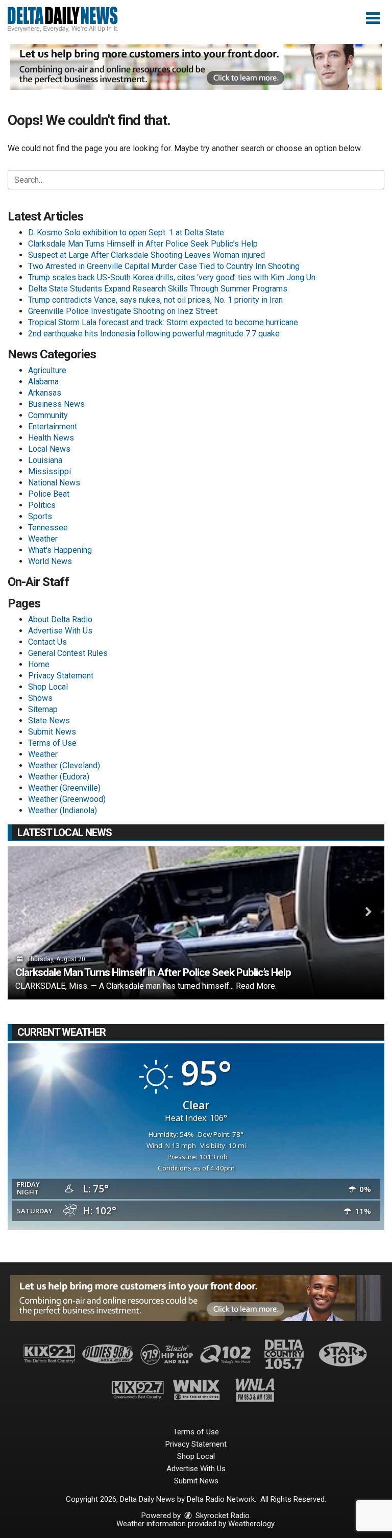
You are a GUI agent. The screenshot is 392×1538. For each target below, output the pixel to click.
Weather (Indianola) (62, 810)
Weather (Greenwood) (67, 799)
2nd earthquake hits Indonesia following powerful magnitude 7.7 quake (154, 333)
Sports (40, 516)
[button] (372, 18)
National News (54, 482)
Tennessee (48, 527)
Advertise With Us (60, 631)
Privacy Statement (60, 675)
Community (48, 415)
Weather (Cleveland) (64, 765)
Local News (49, 449)
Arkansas (44, 393)
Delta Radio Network (221, 1499)
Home (39, 664)
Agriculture (47, 370)
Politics (42, 505)
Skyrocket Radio (221, 1515)
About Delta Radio (60, 619)
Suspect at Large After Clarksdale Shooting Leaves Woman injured (146, 255)
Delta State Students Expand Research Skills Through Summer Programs (157, 289)
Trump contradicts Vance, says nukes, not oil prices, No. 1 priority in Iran (155, 300)
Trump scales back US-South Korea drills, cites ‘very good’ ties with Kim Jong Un (171, 277)
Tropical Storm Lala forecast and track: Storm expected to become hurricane (163, 322)
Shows (40, 698)
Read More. (256, 986)
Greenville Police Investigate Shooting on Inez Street (122, 311)
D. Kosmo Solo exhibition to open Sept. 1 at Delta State (126, 232)
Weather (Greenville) (64, 788)
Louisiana (45, 460)
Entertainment (52, 426)
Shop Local (48, 687)
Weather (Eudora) (58, 777)
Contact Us (47, 642)
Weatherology (251, 1523)
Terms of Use (52, 743)
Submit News (52, 732)
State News (49, 720)
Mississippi (49, 471)
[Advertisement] (196, 67)
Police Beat (48, 494)
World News (50, 561)
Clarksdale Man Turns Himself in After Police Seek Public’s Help (143, 244)
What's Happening (60, 550)
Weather (43, 539)
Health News (51, 438)
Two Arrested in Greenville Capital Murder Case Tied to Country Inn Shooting (164, 266)
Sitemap (43, 709)
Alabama (43, 381)
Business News (56, 404)
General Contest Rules (68, 653)
